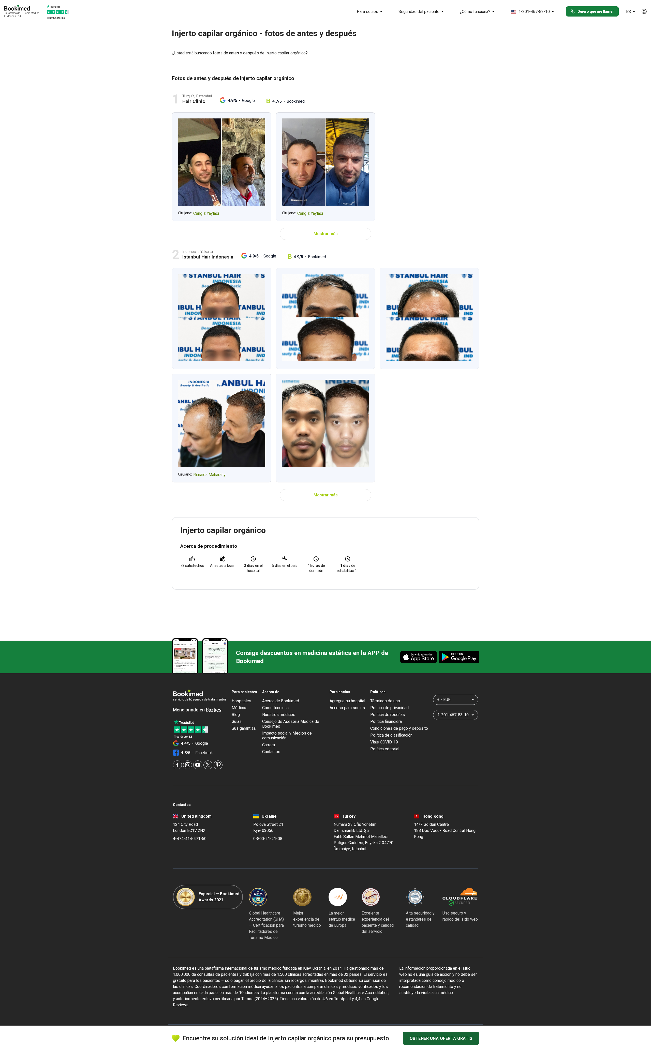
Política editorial (384, 749)
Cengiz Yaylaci (206, 213)
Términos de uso (385, 700)
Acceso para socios (347, 707)
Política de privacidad (389, 707)
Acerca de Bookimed (280, 700)
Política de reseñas (387, 714)
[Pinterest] (218, 764)
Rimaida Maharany (209, 474)
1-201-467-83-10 (534, 11)
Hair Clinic (193, 101)
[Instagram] (187, 764)
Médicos (239, 707)
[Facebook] (177, 764)
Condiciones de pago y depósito (399, 728)
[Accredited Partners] (371, 897)
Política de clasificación (391, 735)
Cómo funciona (275, 707)
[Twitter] (207, 764)
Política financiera (386, 721)
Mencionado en (189, 709)
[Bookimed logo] (23, 8)
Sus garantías (244, 728)
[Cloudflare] (460, 897)
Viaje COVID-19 (384, 742)
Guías (237, 721)
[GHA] (258, 897)
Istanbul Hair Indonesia (207, 257)
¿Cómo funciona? (475, 11)
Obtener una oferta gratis (441, 1038)
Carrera (268, 744)
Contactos (271, 751)
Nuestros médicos (278, 714)
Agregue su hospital (347, 700)
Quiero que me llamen (596, 11)
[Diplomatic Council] (415, 897)
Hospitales (241, 700)
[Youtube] (197, 764)
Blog (236, 714)
